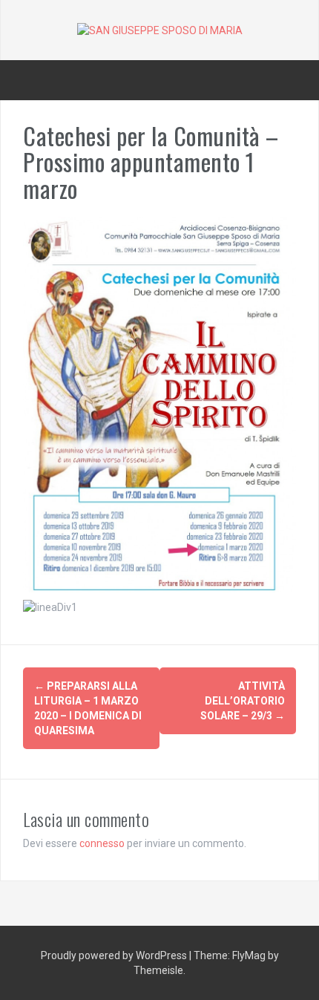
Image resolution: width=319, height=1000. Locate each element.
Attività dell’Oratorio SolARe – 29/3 (242, 701)
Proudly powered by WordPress (115, 955)
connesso (102, 843)
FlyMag (249, 955)
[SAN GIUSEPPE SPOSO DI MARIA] (160, 30)
